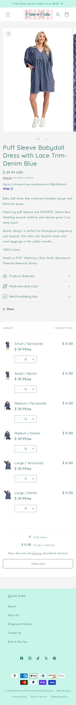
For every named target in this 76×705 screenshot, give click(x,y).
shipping (36, 553)
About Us (13, 615)
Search (12, 606)
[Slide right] (46, 139)
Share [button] (10, 309)
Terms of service (39, 696)
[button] (8, 14)
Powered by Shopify (43, 690)
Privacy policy (19, 696)
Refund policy (64, 690)
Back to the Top (17, 642)
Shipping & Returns (20, 624)
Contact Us (14, 633)
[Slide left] (29, 139)
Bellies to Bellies (23, 690)
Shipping (7, 177)
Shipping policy (59, 696)
